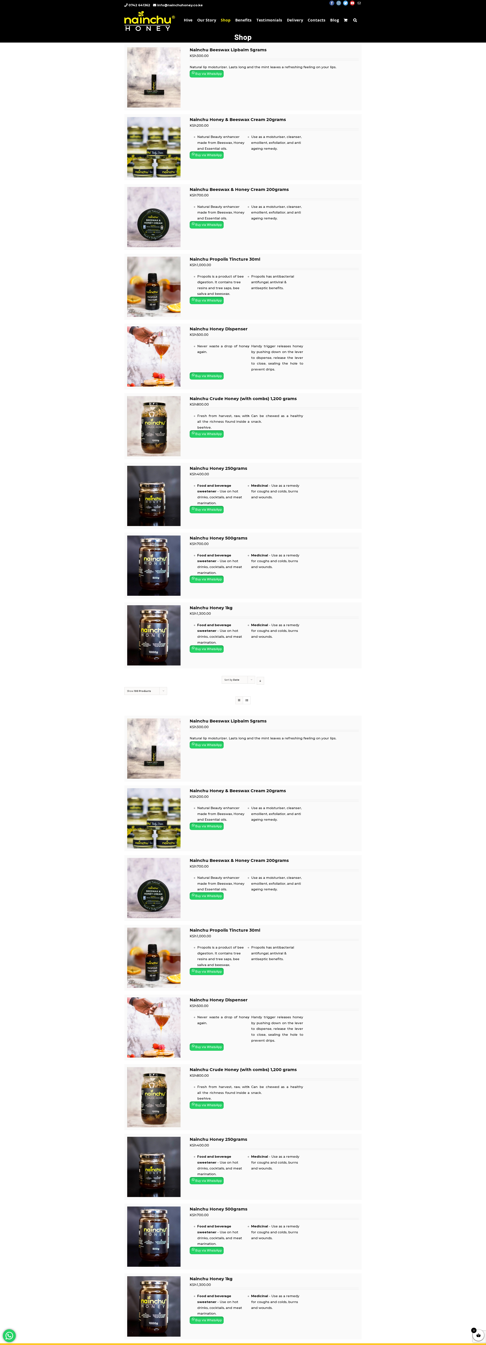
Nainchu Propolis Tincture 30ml (225, 259)
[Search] (355, 20)
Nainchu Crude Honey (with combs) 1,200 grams (243, 398)
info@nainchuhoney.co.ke (180, 5)
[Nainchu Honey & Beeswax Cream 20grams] (154, 120)
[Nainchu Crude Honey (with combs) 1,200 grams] (154, 399)
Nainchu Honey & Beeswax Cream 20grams (238, 119)
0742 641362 (139, 5)
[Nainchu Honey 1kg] (154, 608)
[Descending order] (260, 681)
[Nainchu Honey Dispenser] (154, 329)
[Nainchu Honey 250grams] (154, 469)
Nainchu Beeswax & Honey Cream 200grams (239, 189)
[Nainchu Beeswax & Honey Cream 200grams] (154, 190)
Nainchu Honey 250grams (218, 468)
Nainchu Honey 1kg (211, 607)
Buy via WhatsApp (208, 73)
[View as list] (246, 700)
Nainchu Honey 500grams (218, 538)
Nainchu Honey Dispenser (219, 329)
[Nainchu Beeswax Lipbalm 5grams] (154, 50)
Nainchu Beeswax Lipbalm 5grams (228, 49)
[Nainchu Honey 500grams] (154, 538)
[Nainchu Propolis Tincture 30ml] (154, 259)
